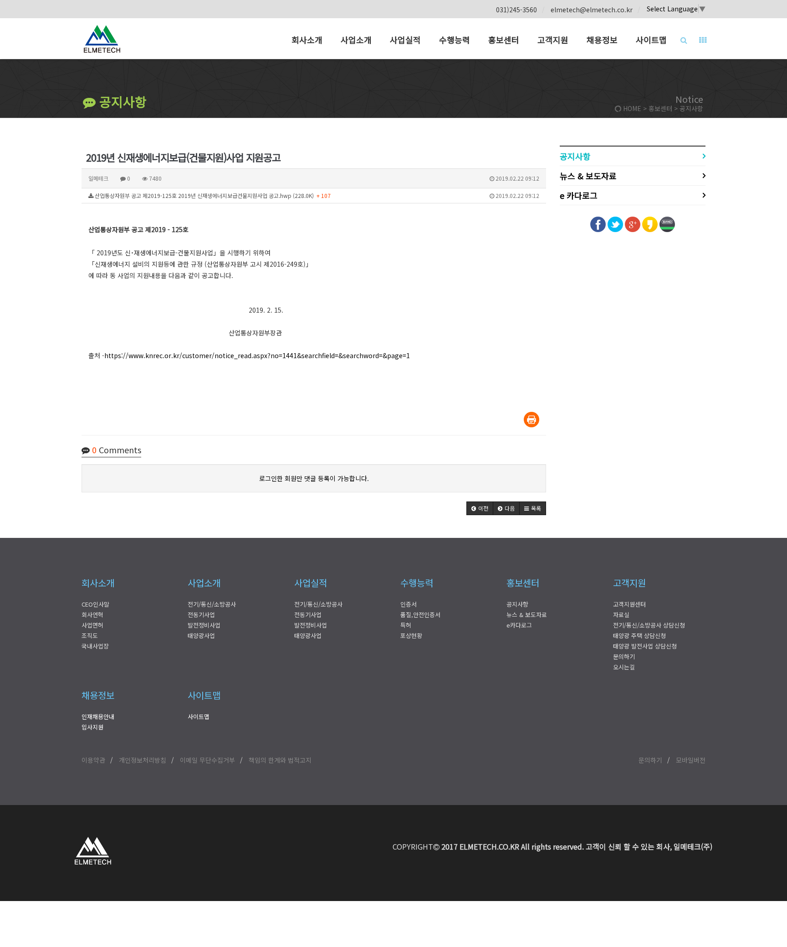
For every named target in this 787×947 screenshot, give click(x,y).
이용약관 (93, 760)
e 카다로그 (579, 195)
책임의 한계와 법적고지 (280, 760)
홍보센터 (503, 40)
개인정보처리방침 (142, 760)
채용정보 (602, 40)
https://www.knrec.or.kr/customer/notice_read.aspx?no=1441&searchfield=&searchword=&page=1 (257, 355)
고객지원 (552, 40)
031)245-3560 (516, 9)
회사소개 (306, 40)
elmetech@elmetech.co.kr (592, 9)
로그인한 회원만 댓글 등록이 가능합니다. (314, 478)
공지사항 (121, 101)
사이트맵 (651, 40)
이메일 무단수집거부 (207, 760)
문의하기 (650, 760)
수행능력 (454, 40)
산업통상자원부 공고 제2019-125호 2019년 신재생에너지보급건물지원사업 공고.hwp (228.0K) (316, 195)
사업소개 (356, 40)
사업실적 (405, 40)
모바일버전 (690, 760)
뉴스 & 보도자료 (588, 176)
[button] (479, 508)
